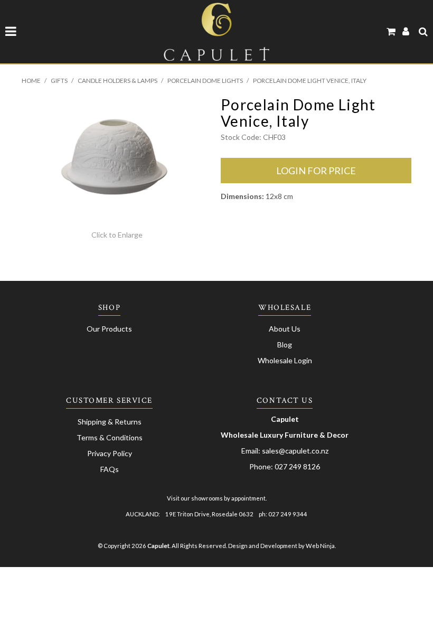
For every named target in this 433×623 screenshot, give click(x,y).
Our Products (109, 328)
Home (31, 80)
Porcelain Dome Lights (205, 80)
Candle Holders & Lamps (117, 80)
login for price (316, 170)
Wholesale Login (285, 360)
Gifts (59, 80)
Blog (284, 344)
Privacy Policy (109, 453)
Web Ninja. (321, 545)
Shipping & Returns (110, 421)
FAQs (109, 469)
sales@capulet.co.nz (295, 450)
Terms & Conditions (110, 437)
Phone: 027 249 (276, 466)
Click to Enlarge (117, 234)
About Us (284, 328)
